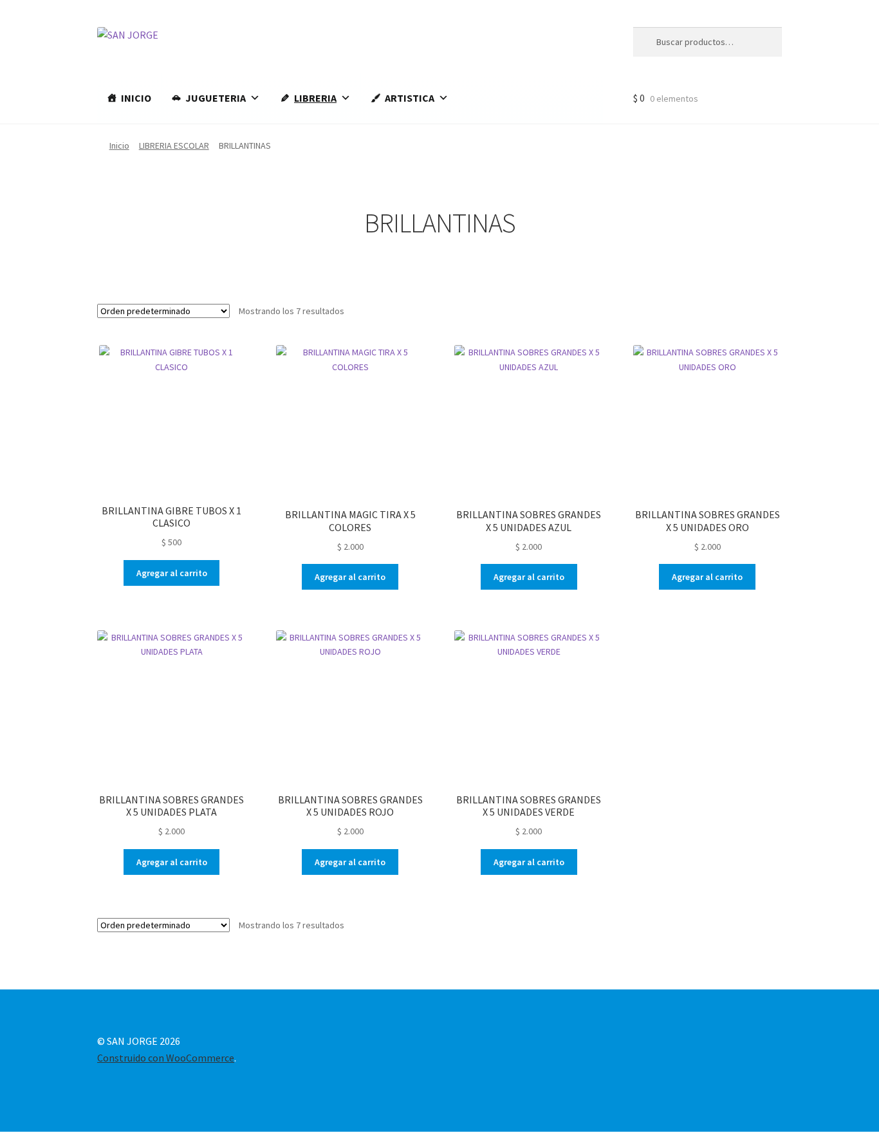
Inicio (119, 145)
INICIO (136, 97)
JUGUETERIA (215, 97)
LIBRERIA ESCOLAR (174, 145)
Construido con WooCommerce (165, 1057)
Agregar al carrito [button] (171, 573)
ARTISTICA (409, 97)
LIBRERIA (315, 97)
